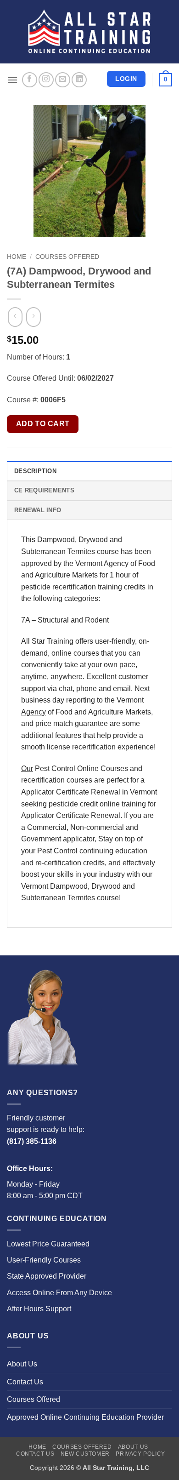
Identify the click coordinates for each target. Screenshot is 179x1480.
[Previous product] (33, 317)
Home (16, 256)
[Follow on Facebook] (29, 79)
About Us (22, 1364)
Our (27, 768)
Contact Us (25, 1382)
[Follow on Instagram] (46, 79)
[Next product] (15, 317)
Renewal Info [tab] (37, 510)
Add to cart (43, 424)
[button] (12, 80)
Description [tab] (35, 471)
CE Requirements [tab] (44, 490)
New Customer (85, 1454)
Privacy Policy (140, 1454)
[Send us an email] (62, 79)
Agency (33, 712)
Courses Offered (67, 256)
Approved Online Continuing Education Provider (85, 1417)
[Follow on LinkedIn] (79, 79)
